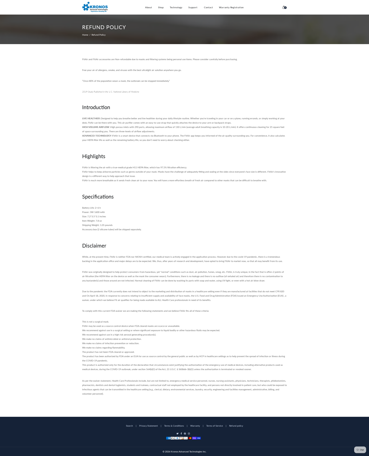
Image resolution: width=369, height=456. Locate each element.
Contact (208, 7)
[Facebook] (181, 433)
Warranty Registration (231, 7)
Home (85, 34)
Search (129, 425)
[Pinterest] (185, 433)
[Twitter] (177, 433)
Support (192, 7)
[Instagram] (189, 433)
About (148, 7)
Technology (176, 7)
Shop (161, 7)
